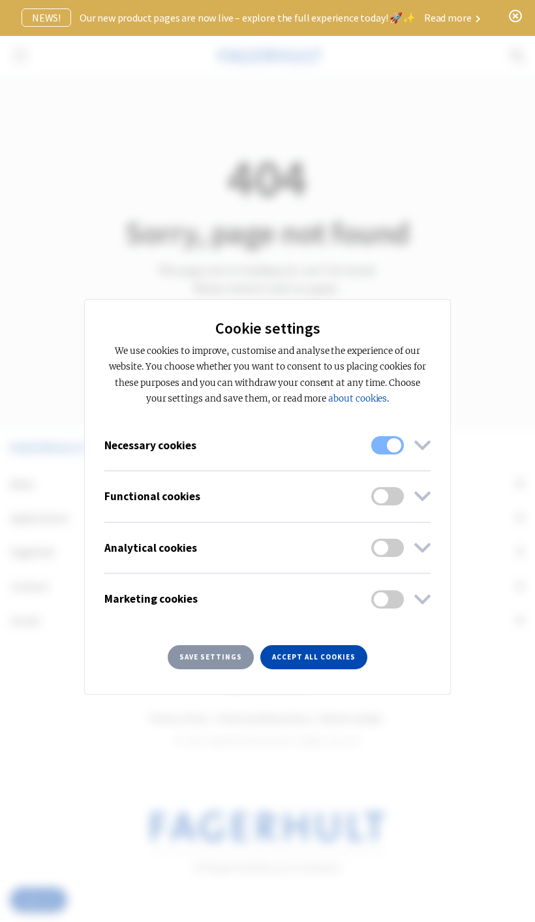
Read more (448, 17)
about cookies (357, 398)
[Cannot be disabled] (387, 445)
